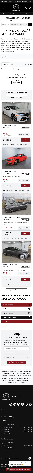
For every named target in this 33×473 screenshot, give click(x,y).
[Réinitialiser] (11, 64)
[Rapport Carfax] (25, 128)
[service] (30, 8)
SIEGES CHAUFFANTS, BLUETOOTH (11, 176)
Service (21, 14)
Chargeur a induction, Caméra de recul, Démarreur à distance (16, 223)
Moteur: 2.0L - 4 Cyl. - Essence (10, 131)
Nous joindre (6, 417)
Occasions (12, 14)
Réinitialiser (16, 82)
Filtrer (6, 64)
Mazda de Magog (6, 1)
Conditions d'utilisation (19, 382)
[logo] (16, 7)
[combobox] (2, 24)
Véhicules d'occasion (9, 57)
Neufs (4, 14)
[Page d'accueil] (2, 57)
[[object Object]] (30, 57)
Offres (28, 14)
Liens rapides (5, 410)
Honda (18, 57)
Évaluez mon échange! (18, 362)
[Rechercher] (30, 1)
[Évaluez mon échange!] (30, 24)
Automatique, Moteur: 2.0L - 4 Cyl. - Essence (14, 270)
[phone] (26, 8)
